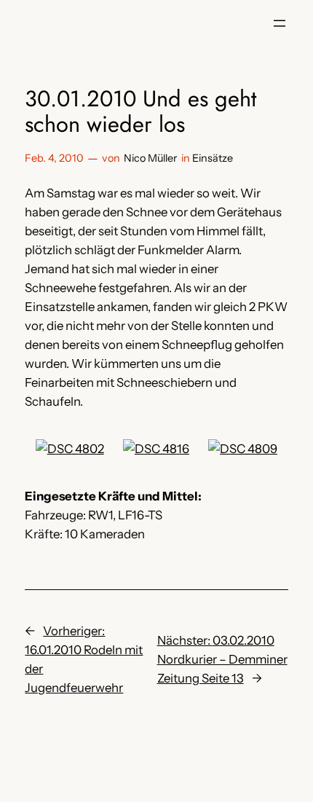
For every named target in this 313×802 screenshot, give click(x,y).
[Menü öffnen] (279, 23)
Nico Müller (150, 158)
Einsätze (212, 158)
